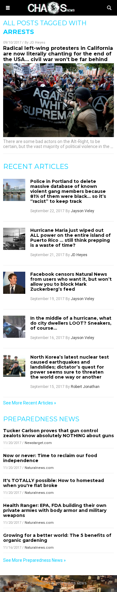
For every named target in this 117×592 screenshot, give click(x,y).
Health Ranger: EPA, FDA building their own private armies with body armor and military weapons (54, 510)
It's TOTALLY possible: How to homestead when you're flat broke (53, 483)
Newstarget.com (38, 443)
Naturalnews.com (39, 468)
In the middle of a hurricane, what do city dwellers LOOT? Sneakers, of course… (70, 323)
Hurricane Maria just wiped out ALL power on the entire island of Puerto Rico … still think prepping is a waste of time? (70, 238)
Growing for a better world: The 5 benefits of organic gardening (57, 537)
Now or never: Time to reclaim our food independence (50, 458)
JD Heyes (37, 43)
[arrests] (58, 13)
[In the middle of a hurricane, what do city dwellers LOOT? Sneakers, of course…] (14, 327)
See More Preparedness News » (34, 560)
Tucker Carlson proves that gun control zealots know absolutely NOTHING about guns (58, 433)
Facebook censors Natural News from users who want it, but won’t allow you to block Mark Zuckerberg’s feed (71, 282)
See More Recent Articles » (29, 402)
